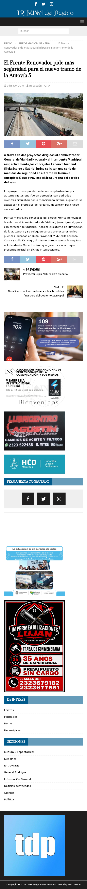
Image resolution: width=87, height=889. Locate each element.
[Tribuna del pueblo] (43, 15)
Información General (17, 779)
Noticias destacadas (17, 786)
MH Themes (74, 884)
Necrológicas (12, 730)
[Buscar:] (43, 31)
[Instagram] (51, 4)
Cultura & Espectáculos (19, 752)
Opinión (9, 792)
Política (9, 799)
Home (8, 723)
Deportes (10, 759)
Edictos (9, 710)
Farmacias (11, 716)
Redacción (35, 86)
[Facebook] (35, 4)
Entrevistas (11, 765)
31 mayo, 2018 (15, 86)
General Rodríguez (16, 772)
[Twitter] (43, 4)
